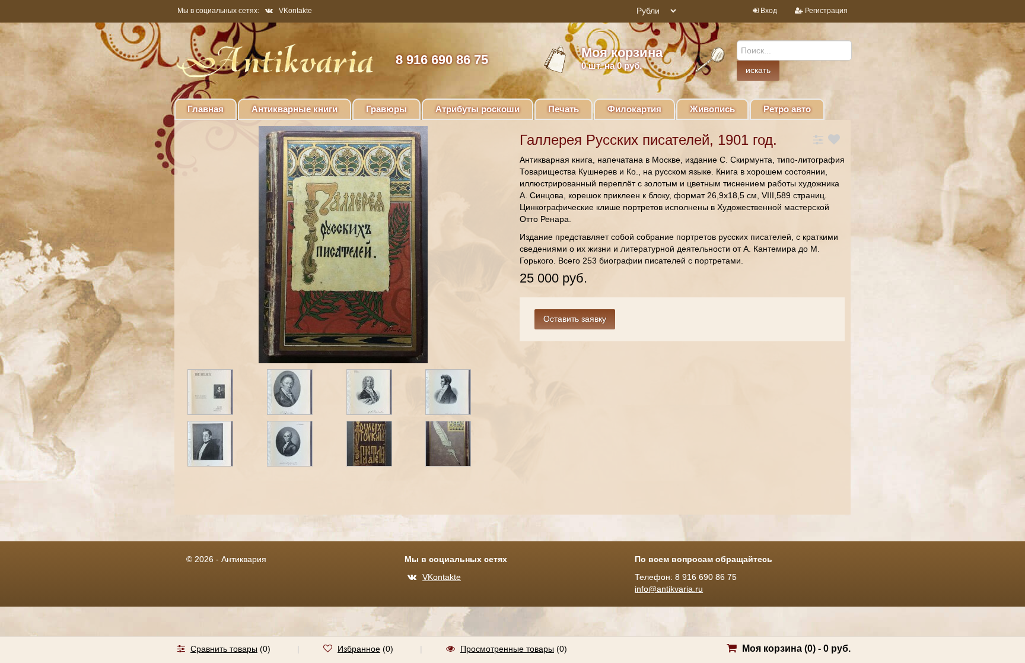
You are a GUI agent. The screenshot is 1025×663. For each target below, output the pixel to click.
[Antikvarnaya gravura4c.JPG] (300, 394)
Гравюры (386, 109)
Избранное (359, 649)
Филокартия (634, 109)
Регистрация (826, 11)
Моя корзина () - (796, 648)
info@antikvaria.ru (669, 589)
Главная (205, 109)
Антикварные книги (295, 109)
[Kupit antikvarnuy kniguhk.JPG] (458, 446)
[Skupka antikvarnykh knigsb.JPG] (220, 446)
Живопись (712, 109)
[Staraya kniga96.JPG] (300, 446)
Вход (768, 11)
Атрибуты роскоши (477, 109)
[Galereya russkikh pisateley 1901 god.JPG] (220, 394)
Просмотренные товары (507, 649)
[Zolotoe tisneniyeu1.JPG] (379, 446)
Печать (563, 109)
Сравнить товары (223, 649)
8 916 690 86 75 (442, 59)
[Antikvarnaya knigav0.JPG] (379, 394)
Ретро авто (787, 109)
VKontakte (295, 11)
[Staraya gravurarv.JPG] (458, 394)
